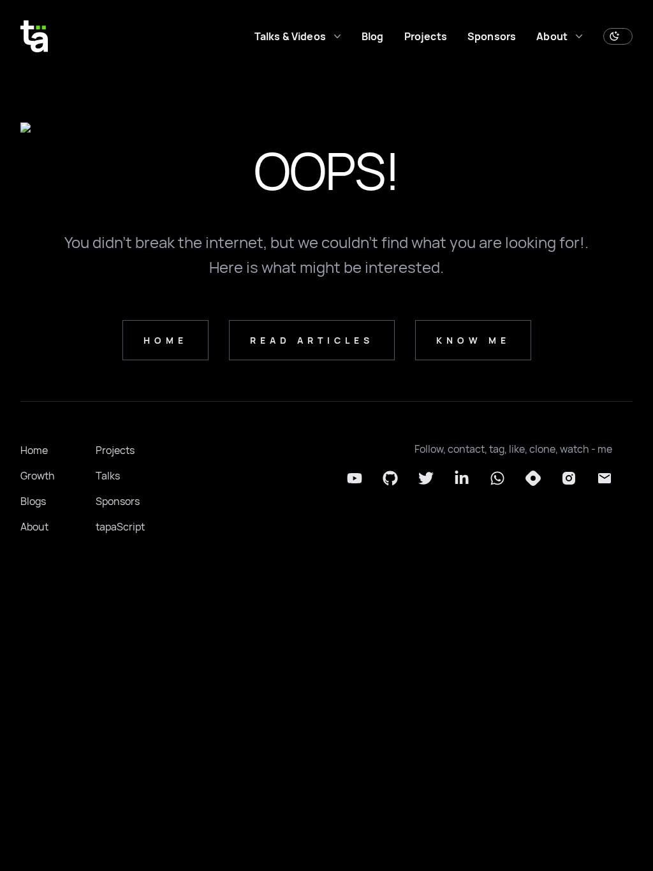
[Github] (390, 478)
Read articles (312, 340)
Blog (373, 36)
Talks (108, 476)
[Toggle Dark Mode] (618, 36)
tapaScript (120, 527)
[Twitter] (426, 478)
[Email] (604, 478)
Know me (473, 340)
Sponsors (491, 36)
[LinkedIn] (461, 478)
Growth (37, 476)
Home (34, 450)
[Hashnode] (533, 478)
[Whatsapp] (497, 478)
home (165, 340)
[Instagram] (568, 478)
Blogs (33, 501)
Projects (425, 36)
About (34, 527)
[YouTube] (354, 478)
